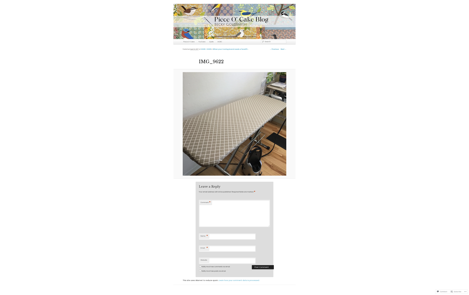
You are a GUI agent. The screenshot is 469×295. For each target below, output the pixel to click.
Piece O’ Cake (189, 42)
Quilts (211, 42)
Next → (283, 49)
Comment (206, 202)
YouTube (201, 42)
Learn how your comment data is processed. (239, 280)
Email (204, 248)
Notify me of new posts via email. (214, 271)
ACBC (220, 42)
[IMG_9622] (234, 124)
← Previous (274, 49)
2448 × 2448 (206, 49)
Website (204, 260)
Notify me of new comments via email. (216, 267)
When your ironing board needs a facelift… (231, 49)
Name (204, 236)
